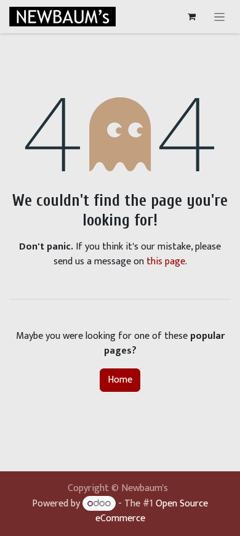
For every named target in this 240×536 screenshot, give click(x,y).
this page (165, 261)
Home (120, 380)
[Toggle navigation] (219, 16)
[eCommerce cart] (191, 17)
